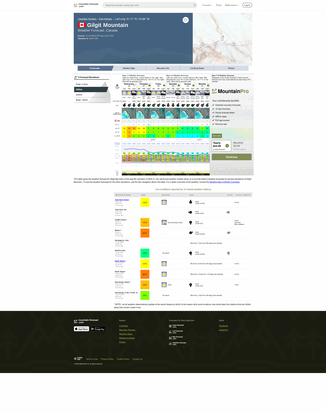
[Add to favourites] (186, 20)
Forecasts (206, 5)
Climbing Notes (197, 68)
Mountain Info (163, 68)
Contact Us (137, 359)
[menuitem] (95, 68)
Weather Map (129, 68)
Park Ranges (105, 19)
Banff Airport (120, 261)
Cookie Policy (123, 359)
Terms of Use (92, 359)
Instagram (223, 329)
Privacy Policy (107, 359)
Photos (219, 5)
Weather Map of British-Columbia (225, 181)
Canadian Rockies (87, 19)
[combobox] (149, 5)
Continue (231, 157)
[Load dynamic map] (222, 38)
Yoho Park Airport (122, 200)
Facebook (223, 325)
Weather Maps (125, 333)
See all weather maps (117, 113)
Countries (123, 325)
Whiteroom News (127, 338)
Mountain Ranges (127, 329)
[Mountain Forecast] (86, 5)
